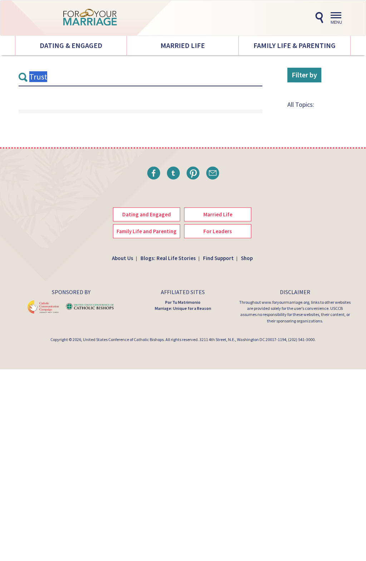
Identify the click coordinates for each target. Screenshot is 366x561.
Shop (247, 258)
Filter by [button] (304, 74)
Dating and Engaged (146, 214)
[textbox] (140, 77)
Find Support (218, 258)
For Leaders (217, 231)
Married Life (182, 45)
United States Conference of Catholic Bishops (123, 339)
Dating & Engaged (71, 45)
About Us (122, 258)
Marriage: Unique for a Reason (183, 308)
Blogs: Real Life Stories (168, 258)
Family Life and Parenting (147, 231)
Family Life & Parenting (294, 45)
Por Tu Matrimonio (183, 302)
